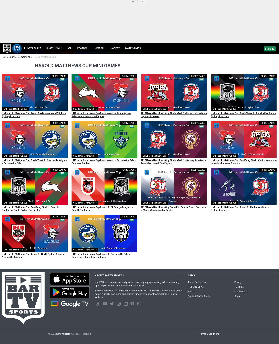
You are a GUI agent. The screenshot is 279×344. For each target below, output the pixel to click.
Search (191, 291)
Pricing (237, 282)
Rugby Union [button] (54, 48)
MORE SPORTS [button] (133, 48)
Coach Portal (241, 291)
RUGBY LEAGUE (59, 76)
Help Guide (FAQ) (196, 287)
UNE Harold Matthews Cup (15, 109)
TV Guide (239, 287)
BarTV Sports (9, 57)
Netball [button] (100, 48)
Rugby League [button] (32, 48)
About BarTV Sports (198, 282)
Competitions (25, 57)
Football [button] (83, 48)
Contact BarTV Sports (199, 296)
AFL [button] (69, 48)
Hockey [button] (115, 48)
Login (268, 49)
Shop (237, 296)
